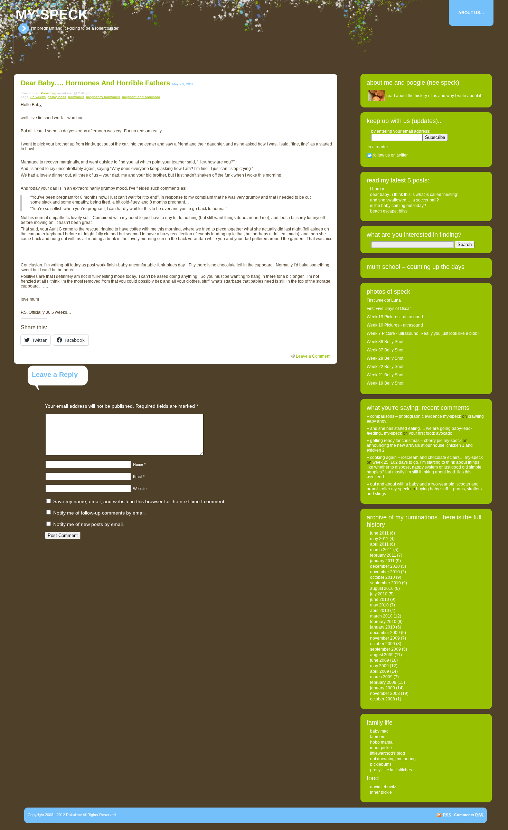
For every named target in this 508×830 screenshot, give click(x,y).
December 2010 (385, 566)
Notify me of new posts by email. (88, 524)
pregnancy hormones (103, 97)
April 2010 (379, 610)
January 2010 (382, 627)
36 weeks (38, 97)
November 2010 (385, 571)
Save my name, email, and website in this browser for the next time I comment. (139, 501)
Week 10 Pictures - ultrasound (395, 325)
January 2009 (382, 688)
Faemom (377, 736)
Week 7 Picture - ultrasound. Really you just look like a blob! (423, 333)
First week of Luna (384, 300)
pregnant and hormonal (141, 97)
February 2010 (383, 621)
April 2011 (379, 544)
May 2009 (379, 665)
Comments (468, 815)
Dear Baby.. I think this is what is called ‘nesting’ (414, 194)
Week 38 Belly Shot (385, 341)
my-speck (52, 14)
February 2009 (383, 682)
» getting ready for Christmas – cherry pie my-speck (414, 440)
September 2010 (385, 583)
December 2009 (385, 632)
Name (139, 464)
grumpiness (57, 97)
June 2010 (379, 599)
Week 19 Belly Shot (385, 383)
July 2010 (378, 594)
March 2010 (381, 616)
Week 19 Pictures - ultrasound (395, 316)
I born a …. (380, 189)
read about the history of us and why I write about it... (435, 95)
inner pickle (381, 747)
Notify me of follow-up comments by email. (99, 513)
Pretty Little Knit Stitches (391, 769)
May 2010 (379, 605)
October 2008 (382, 699)
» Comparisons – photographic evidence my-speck (414, 416)
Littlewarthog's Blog (387, 753)
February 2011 (383, 555)
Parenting (48, 93)
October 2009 (382, 643)
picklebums (381, 764)
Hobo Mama (381, 742)
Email (138, 476)
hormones (76, 97)
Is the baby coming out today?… (400, 205)
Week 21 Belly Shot (385, 374)
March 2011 (381, 549)
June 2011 (379, 533)
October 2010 (382, 577)
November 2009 (385, 638)
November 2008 (385, 693)
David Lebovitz (383, 786)
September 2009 (385, 649)
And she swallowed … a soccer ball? (404, 200)
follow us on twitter (390, 155)
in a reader (378, 146)
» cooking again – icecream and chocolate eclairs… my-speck (425, 457)
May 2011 (379, 538)
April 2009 (379, 671)
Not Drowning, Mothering (393, 758)
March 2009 (381, 677)
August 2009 (382, 654)
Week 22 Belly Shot (385, 366)
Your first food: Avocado (430, 433)
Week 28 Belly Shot (385, 358)
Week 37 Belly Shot (385, 350)
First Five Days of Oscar (389, 308)
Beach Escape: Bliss (388, 211)
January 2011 (382, 560)
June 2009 (379, 660)
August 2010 (382, 588)
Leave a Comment (313, 356)
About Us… (471, 12)
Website (140, 489)
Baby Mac (379, 731)
